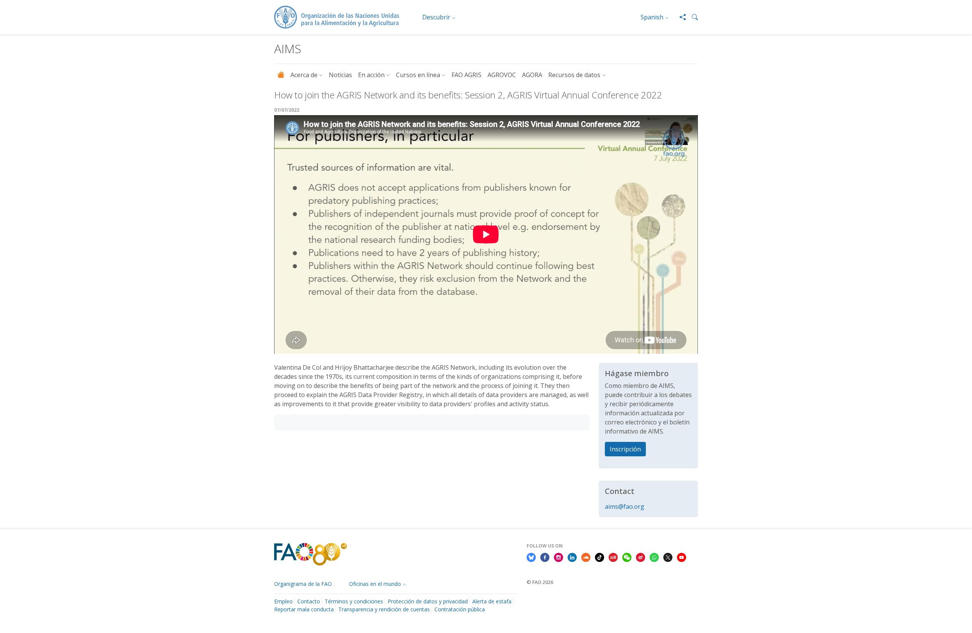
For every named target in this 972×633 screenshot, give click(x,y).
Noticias (340, 75)
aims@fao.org (624, 506)
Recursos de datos (574, 75)
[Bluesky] (531, 557)
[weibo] (640, 557)
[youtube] (681, 557)
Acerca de (303, 75)
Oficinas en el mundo (375, 583)
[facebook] (544, 557)
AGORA (532, 75)
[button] (692, 17)
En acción (371, 75)
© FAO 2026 (540, 582)
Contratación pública (459, 609)
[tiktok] (599, 557)
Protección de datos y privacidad (428, 601)
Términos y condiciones (354, 601)
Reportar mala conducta (304, 609)
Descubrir (436, 17)
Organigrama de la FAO (303, 583)
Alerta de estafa (491, 601)
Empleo (283, 601)
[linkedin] (572, 557)
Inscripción (625, 449)
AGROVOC (502, 75)
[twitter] (667, 557)
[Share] (680, 17)
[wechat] (626, 557)
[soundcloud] (585, 557)
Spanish (652, 17)
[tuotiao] (613, 557)
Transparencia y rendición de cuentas (384, 609)
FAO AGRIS (466, 75)
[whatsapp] (654, 557)
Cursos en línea (418, 75)
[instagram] (558, 557)
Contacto (308, 601)
